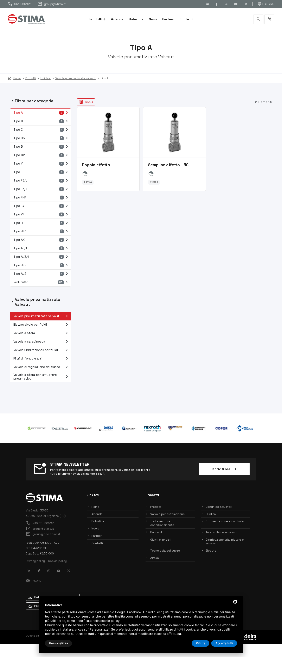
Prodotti (95, 19)
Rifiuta (200, 643)
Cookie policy (57, 561)
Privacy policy (35, 561)
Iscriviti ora (224, 469)
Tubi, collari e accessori (222, 532)
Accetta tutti (224, 643)
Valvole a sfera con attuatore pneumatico (41, 376)
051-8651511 (20, 4)
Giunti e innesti (160, 539)
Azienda (117, 19)
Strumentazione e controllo (225, 521)
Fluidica (211, 514)
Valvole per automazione (167, 514)
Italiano (265, 3)
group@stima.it (51, 4)
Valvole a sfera (41, 333)
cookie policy (110, 621)
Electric (211, 550)
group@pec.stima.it (43, 534)
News (153, 19)
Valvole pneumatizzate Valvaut (41, 316)
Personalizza (58, 643)
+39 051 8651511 (41, 523)
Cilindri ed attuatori (219, 507)
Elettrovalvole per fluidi (41, 324)
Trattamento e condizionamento (162, 523)
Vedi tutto (41, 282)
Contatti (186, 19)
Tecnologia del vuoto (165, 550)
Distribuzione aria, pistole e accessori (225, 541)
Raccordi (156, 532)
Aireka (154, 558)
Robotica (136, 19)
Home (95, 507)
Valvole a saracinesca (41, 341)
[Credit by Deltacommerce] (247, 637)
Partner (168, 19)
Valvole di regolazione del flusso (41, 367)
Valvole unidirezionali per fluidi (41, 350)
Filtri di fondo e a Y (41, 358)
